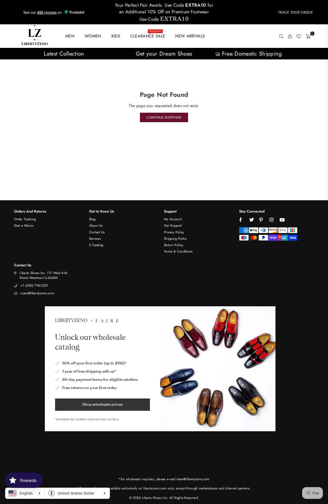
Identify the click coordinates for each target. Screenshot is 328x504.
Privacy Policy (174, 232)
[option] (64, 53)
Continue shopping (164, 117)
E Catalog (96, 245)
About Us (96, 225)
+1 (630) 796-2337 (34, 285)
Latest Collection (64, 53)
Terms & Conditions (178, 251)
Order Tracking (25, 219)
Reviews (95, 238)
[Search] (281, 36)
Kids (115, 36)
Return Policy (173, 245)
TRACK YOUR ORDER (295, 12)
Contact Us (97, 232)
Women (93, 36)
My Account (173, 219)
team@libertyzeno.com (193, 479)
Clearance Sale (147, 35)
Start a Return (24, 225)
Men (69, 36)
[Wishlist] (298, 36)
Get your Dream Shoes (164, 53)
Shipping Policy (175, 238)
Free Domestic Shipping (251, 53)
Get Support (173, 225)
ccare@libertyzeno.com (37, 293)
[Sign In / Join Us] (290, 36)
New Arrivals (190, 36)
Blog (92, 219)
